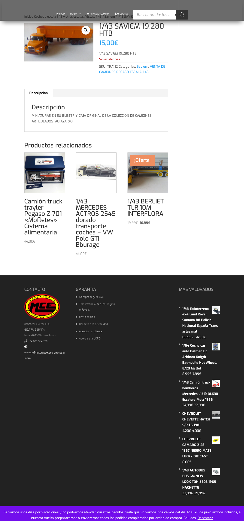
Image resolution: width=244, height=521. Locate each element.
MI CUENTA (122, 13)
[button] (85, 30)
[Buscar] (182, 15)
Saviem (142, 66)
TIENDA (73, 13)
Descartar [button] (205, 518)
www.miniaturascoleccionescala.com (44, 355)
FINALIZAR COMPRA (99, 13)
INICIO (62, 13)
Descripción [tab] (38, 93)
